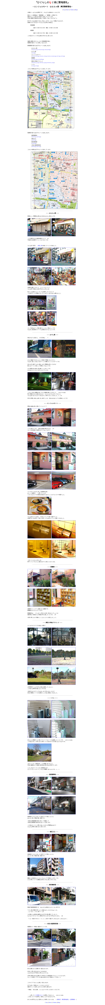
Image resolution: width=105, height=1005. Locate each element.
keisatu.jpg (34, 143)
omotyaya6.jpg (47, 49)
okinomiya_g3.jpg (50, 62)
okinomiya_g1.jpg (35, 62)
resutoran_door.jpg (35, 56)
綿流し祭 (40, 245)
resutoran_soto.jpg (43, 56)
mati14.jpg (38, 136)
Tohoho (72, 9)
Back (67, 9)
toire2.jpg (62, 56)
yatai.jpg (33, 52)
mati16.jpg (34, 146)
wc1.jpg (33, 65)
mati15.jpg (34, 140)
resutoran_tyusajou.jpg (51, 56)
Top (64, 9)
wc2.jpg (36, 65)
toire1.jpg (58, 56)
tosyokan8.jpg (40, 59)
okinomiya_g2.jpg (43, 62)
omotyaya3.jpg (41, 49)
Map (76, 9)
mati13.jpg (34, 136)
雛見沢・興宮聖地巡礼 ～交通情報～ (66, 999)
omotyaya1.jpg (35, 49)
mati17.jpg (38, 146)
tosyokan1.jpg (34, 59)
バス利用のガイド (39, 995)
